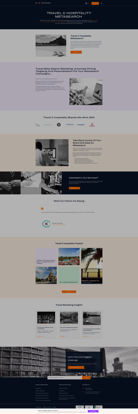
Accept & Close (93, 411)
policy (78, 411)
